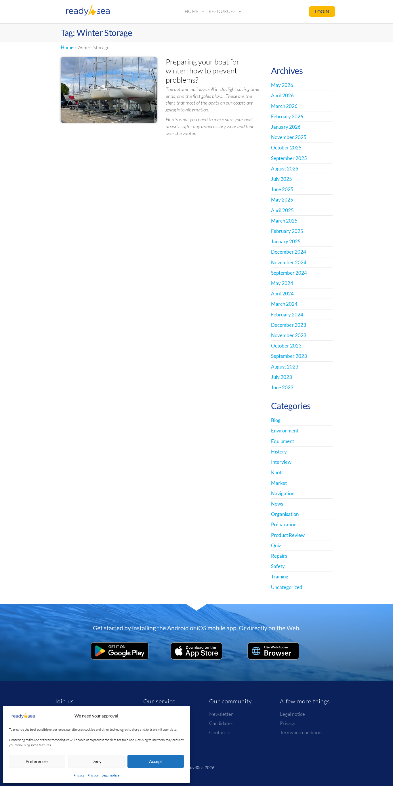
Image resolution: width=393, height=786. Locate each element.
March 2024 (284, 304)
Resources (222, 11)
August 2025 (284, 169)
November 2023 (288, 335)
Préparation (283, 524)
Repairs (279, 556)
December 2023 (288, 325)
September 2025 (289, 158)
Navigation (282, 493)
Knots (277, 472)
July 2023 (281, 377)
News (277, 504)
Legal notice (110, 775)
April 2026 (282, 95)
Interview (281, 462)
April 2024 (282, 294)
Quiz (276, 545)
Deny (96, 761)
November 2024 (288, 262)
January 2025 (286, 241)
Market (279, 483)
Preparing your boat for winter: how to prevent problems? (202, 70)
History (279, 452)
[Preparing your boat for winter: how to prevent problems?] (109, 89)
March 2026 (284, 106)
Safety (278, 566)
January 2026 (286, 127)
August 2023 (284, 367)
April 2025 (282, 210)
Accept (155, 761)
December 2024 (288, 252)
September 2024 (289, 273)
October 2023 (286, 346)
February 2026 (287, 116)
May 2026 (282, 85)
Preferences (37, 761)
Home (192, 11)
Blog (276, 420)
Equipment (282, 441)
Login (322, 11)
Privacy (79, 775)
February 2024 (287, 315)
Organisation (285, 514)
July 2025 (281, 179)
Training (279, 577)
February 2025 (287, 231)
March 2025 (284, 221)
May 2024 (282, 283)
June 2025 (282, 189)
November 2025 (288, 137)
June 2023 (282, 387)
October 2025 (286, 148)
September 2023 (289, 356)
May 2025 (282, 200)
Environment (284, 431)
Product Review (288, 535)
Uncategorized (286, 587)
